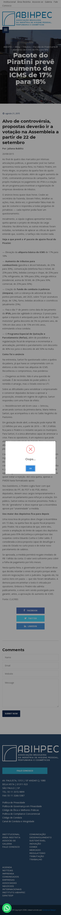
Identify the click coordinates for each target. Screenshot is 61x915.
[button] (7, 908)
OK (30, 468)
